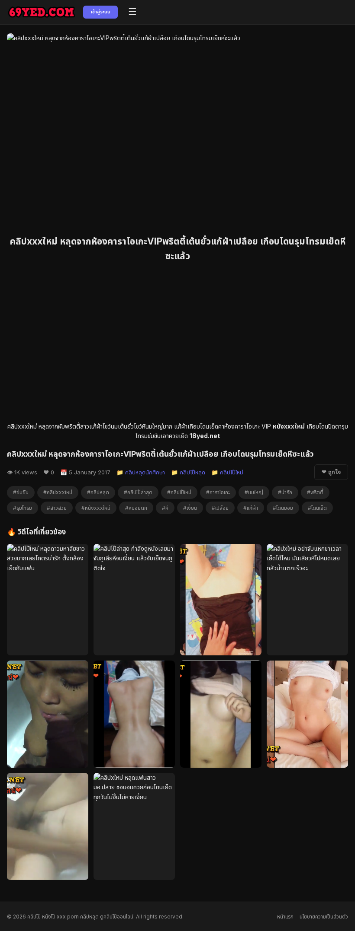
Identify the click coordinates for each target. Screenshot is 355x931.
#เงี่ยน (190, 508)
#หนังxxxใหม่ (95, 508)
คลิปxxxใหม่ (22, 426)
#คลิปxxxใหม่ (57, 492)
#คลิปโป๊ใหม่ (179, 492)
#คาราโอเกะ (218, 492)
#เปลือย (220, 508)
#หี (165, 508)
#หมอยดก (136, 508)
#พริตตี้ (315, 492)
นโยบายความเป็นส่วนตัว (324, 916)
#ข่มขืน (21, 492)
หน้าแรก (285, 916)
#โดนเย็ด (317, 508)
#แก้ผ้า (250, 508)
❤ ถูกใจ (331, 472)
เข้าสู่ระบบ (100, 12)
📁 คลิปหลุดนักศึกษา (140, 472)
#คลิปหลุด (98, 492)
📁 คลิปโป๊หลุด (188, 472)
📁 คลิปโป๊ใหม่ (227, 472)
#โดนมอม (283, 508)
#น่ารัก (285, 492)
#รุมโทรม (22, 508)
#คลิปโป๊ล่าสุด (138, 492)
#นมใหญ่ (254, 492)
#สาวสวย (57, 508)
